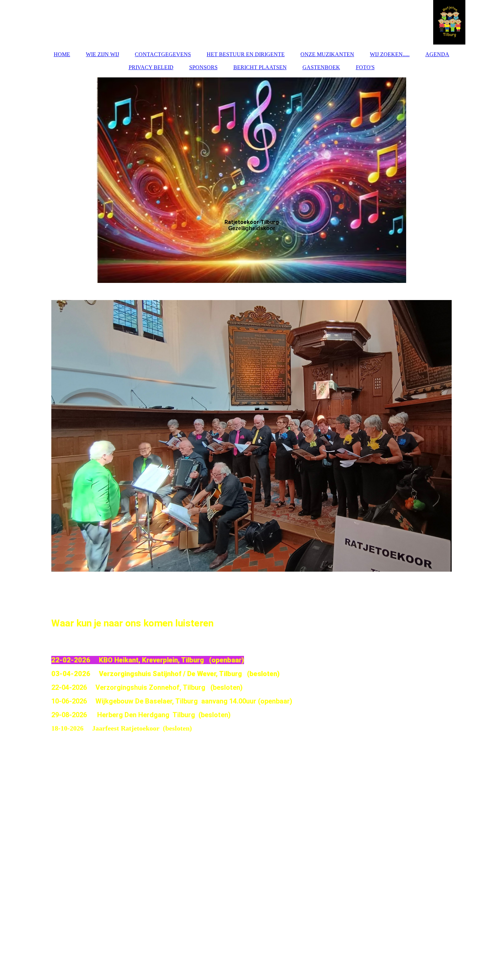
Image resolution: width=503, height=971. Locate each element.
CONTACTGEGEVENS (163, 54)
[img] (251, 22)
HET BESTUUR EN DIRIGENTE (246, 54)
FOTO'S (365, 67)
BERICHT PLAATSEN (260, 67)
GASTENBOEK (321, 67)
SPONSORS (203, 67)
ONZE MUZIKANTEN (327, 54)
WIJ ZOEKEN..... (390, 54)
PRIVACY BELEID (151, 67)
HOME (62, 54)
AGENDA (437, 54)
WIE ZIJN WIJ (102, 54)
